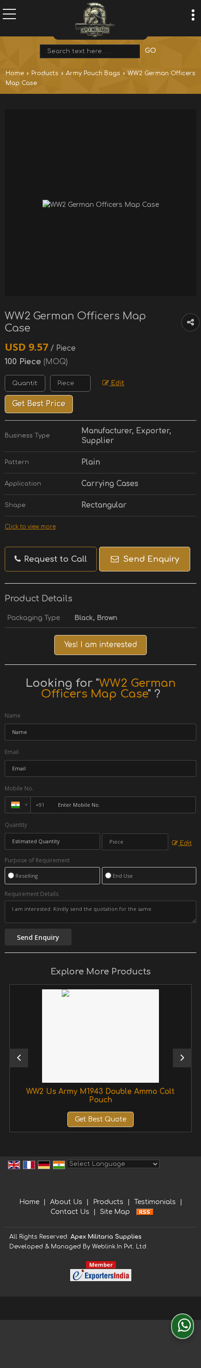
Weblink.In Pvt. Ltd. (120, 1246)
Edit (116, 383)
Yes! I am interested (100, 645)
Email (12, 752)
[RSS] (144, 1211)
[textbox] (92, 51)
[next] (182, 1058)
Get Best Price (38, 404)
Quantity (16, 825)
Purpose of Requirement (37, 860)
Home (15, 73)
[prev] (18, 1058)
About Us (66, 1202)
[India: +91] (18, 805)
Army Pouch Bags (93, 73)
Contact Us (69, 1211)
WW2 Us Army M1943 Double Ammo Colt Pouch (80, 1095)
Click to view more (30, 527)
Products (44, 73)
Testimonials (155, 1202)
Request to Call (54, 559)
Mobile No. (19, 788)
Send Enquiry (150, 559)
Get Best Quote (80, 1119)
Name (13, 715)
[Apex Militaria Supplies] (95, 19)
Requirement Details (31, 894)
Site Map (115, 1211)
